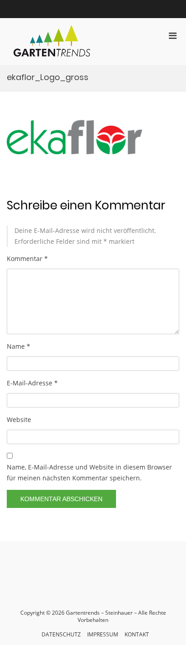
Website (19, 419)
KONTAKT (137, 634)
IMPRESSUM (102, 634)
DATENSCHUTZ (61, 634)
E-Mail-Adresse (32, 383)
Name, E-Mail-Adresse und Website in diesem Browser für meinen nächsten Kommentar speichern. (89, 472)
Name (18, 346)
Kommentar (27, 258)
